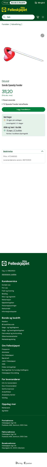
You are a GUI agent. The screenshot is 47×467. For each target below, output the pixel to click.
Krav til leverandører (9, 386)
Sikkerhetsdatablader (9, 336)
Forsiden (5, 24)
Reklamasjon (6, 300)
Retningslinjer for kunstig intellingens (15, 370)
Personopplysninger (9, 306)
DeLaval (5, 81)
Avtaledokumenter (8, 395)
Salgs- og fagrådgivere (10, 327)
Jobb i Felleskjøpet (9, 361)
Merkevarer (6, 408)
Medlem (5, 321)
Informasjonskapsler (9, 311)
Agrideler (5, 411)
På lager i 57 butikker (14, 130)
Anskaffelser (6, 392)
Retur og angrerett (8, 297)
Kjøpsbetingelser (8, 303)
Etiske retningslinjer (9, 367)
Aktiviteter (5, 352)
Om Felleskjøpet (8, 355)
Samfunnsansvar (8, 389)
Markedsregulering (8, 339)
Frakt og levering (8, 291)
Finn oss (5, 288)
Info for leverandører (9, 383)
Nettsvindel (6, 309)
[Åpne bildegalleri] (42, 35)
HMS (3, 364)
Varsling (5, 398)
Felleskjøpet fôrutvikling (10, 373)
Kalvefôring (16, 24)
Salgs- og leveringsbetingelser (13, 330)
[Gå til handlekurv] (38, 17)
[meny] (43, 17)
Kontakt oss (6, 285)
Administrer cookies (9, 274)
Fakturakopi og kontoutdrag (12, 333)
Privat (6, 2)
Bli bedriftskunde (8, 324)
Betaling (5, 294)
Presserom (6, 349)
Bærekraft (5, 358)
